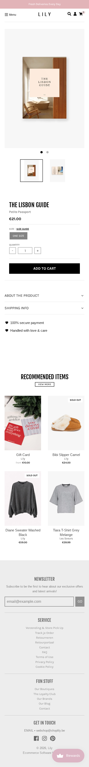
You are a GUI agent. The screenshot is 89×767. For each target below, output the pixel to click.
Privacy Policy (44, 662)
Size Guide (22, 229)
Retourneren (44, 637)
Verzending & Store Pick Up (44, 628)
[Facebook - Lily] (36, 738)
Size (19, 229)
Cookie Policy (44, 666)
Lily (23, 458)
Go (80, 601)
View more (44, 384)
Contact (44, 647)
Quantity (14, 245)
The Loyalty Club (45, 694)
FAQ (44, 652)
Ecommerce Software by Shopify (44, 753)
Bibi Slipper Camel (66, 455)
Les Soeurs (66, 538)
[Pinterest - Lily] (52, 738)
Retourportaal (44, 642)
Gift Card (23, 455)
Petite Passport (20, 212)
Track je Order (44, 633)
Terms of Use (44, 657)
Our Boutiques (44, 689)
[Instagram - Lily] (44, 738)
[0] (81, 14)
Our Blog (44, 703)
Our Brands (44, 698)
